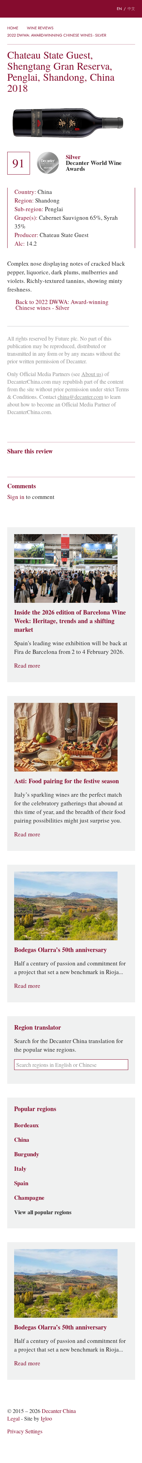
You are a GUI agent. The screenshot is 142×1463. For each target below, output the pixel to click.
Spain (21, 1183)
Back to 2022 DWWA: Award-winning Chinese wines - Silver (62, 305)
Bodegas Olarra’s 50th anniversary (60, 950)
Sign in (15, 497)
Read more (27, 666)
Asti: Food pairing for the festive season (66, 781)
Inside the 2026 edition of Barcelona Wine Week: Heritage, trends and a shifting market (70, 621)
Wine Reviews (40, 28)
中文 (131, 8)
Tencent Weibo (37, 464)
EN (119, 8)
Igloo (46, 1418)
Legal (13, 1418)
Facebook (89, 464)
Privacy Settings (24, 1431)
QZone (51, 463)
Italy (20, 1168)
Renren (64, 464)
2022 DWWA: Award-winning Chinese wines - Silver (56, 35)
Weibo (10, 464)
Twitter (77, 464)
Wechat (24, 464)
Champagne (29, 1197)
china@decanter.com (80, 397)
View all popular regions (42, 1212)
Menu (10, 9)
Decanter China (71, 8)
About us (91, 374)
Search (24, 9)
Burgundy (26, 1154)
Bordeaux (26, 1125)
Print (101, 464)
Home (12, 28)
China (21, 1139)
